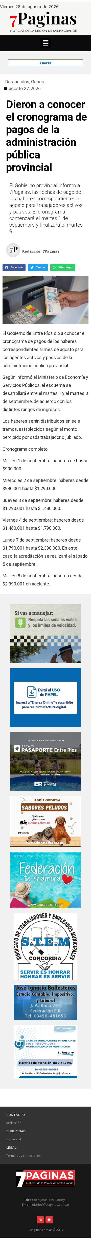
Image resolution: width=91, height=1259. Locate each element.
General (39, 81)
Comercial (13, 1139)
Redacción (13, 1123)
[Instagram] (40, 1220)
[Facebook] (49, 1220)
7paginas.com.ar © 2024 (45, 1230)
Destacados (17, 81)
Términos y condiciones (23, 1156)
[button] (45, 43)
